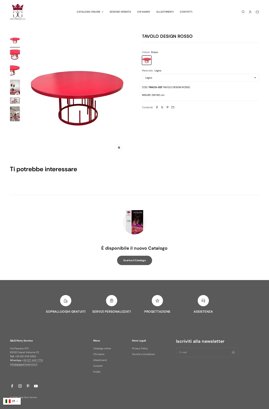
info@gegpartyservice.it (23, 364)
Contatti (98, 366)
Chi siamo (98, 354)
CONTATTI (186, 11)
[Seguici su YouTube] (36, 386)
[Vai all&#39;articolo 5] (15, 101)
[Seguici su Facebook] (12, 386)
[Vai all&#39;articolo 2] (15, 56)
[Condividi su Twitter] (162, 107)
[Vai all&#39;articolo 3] (15, 71)
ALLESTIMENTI (165, 11)
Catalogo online (102, 348)
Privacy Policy (140, 348)
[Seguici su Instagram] (20, 386)
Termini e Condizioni (143, 354)
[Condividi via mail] (172, 107)
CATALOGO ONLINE (88, 11)
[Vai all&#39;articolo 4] (15, 88)
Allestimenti (100, 360)
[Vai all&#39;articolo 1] (15, 41)
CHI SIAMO (143, 11)
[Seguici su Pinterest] (28, 386)
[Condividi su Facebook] (157, 107)
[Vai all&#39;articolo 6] (15, 114)
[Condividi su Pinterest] (167, 107)
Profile (96, 371)
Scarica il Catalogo (134, 260)
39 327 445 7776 (33, 360)
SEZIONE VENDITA (120, 11)
